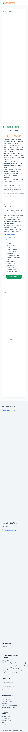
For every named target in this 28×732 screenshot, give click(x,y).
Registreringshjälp (7, 701)
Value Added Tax (6, 688)
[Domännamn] (14, 585)
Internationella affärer (9, 523)
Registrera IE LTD (6, 699)
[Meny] (25, 2)
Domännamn (6, 643)
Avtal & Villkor (6, 718)
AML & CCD (5, 705)
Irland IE (17, 130)
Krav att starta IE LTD (8, 686)
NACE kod (5, 703)
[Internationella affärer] (14, 465)
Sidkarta (4, 724)
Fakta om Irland (9, 235)
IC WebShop (5, 690)
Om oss (4, 722)
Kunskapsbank (6, 716)
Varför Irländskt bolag (8, 682)
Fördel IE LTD (5, 684)
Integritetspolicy (6, 720)
